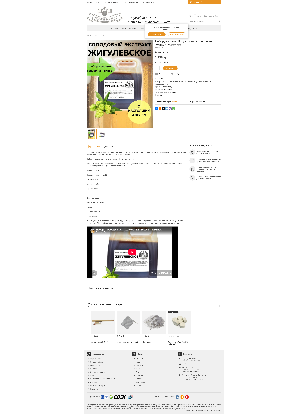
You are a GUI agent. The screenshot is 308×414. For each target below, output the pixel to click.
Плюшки (114, 28)
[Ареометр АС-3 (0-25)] (103, 322)
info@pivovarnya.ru (189, 364)
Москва (167, 21)
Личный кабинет (212, 16)
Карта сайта (217, 410)
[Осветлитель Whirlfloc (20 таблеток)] (179, 322)
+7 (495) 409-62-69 (143, 18)
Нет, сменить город (177, 34)
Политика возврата (136, 2)
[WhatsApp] (173, 108)
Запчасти (139, 379)
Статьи (98, 2)
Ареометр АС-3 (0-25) (99, 342)
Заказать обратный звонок (191, 360)
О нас (123, 2)
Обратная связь (96, 359)
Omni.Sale (194, 410)
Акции (194, 28)
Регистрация (95, 365)
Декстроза (146, 342)
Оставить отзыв (161, 52)
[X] (163, 108)
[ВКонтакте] (156, 108)
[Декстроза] (154, 322)
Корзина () (197, 2)
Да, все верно (156, 34)
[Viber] (170, 108)
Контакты (150, 2)
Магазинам (140, 382)
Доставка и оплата (111, 2)
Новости (90, 2)
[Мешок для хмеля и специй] (128, 322)
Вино (142, 28)
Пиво (124, 28)
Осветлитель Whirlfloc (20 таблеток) (178, 343)
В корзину (171, 68)
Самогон (132, 28)
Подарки (139, 375)
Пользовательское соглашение (102, 379)
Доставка (94, 382)
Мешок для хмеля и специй (127, 342)
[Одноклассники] (160, 108)
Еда (137, 372)
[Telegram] (166, 108)
